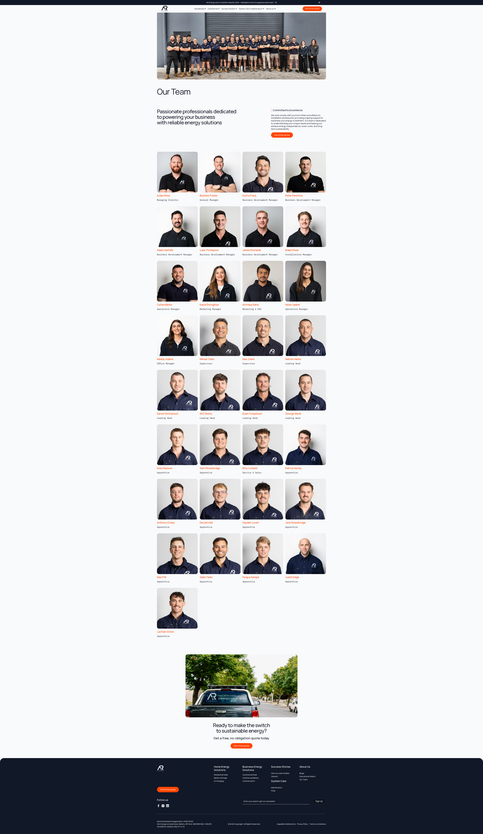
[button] (200, 9)
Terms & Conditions (318, 824)
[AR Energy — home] (164, 8)
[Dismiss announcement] (319, 2)
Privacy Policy (302, 824)
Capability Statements (286, 824)
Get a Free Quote (312, 8)
